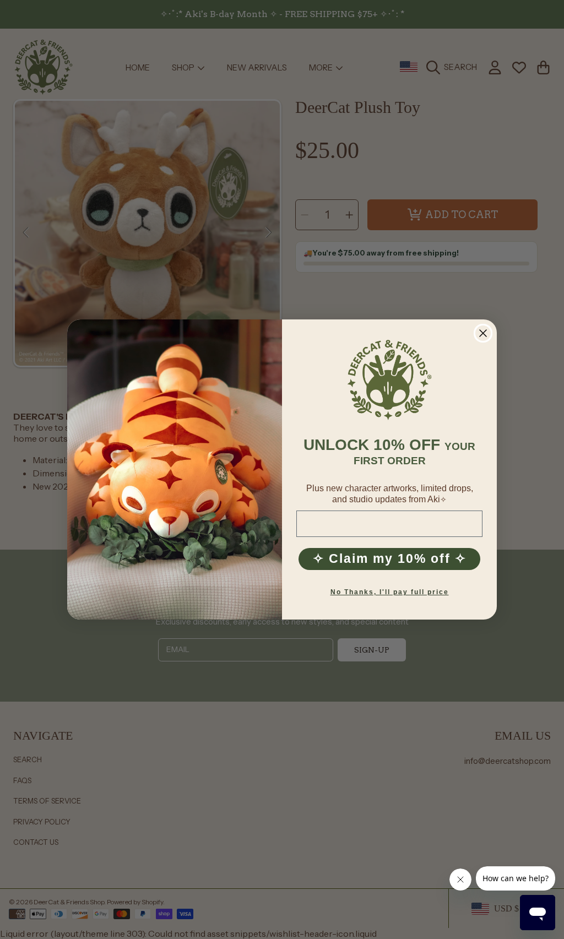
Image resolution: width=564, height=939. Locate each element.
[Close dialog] (483, 333)
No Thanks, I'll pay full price (389, 592)
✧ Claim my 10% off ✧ (390, 558)
